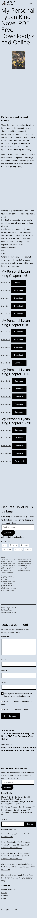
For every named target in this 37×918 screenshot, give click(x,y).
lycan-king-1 (5, 283)
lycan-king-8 (5, 347)
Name (4, 659)
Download (18, 283)
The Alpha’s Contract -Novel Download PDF (18, 807)
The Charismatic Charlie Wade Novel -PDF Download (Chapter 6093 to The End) (15, 845)
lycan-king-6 (5, 332)
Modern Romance (8, 889)
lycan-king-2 (5, 290)
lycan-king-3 (5, 298)
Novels (4, 893)
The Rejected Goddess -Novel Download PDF (16, 814)
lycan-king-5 (5, 314)
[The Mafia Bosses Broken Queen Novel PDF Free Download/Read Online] (9, 583)
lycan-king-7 (5, 340)
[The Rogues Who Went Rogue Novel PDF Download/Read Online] (9, 566)
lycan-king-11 (5, 381)
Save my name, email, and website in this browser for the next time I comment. (18, 695)
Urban (14, 612)
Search (4, 819)
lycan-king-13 (6, 396)
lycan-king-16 (6, 430)
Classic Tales (11, 3)
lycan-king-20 (6, 461)
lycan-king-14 (6, 404)
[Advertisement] (18, 95)
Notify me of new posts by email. (16, 709)
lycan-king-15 (6, 412)
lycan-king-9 (5, 355)
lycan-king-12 (6, 389)
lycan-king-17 (6, 438)
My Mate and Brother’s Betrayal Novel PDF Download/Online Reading (17, 803)
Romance (5, 896)
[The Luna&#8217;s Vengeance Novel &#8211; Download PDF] (26, 565)
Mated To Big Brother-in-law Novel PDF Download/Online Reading (16, 798)
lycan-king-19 (6, 453)
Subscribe (8, 533)
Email (4, 671)
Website (4, 682)
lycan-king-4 (5, 306)
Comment (5, 637)
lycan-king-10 (6, 363)
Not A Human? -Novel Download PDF (15, 810)
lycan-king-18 (6, 446)
